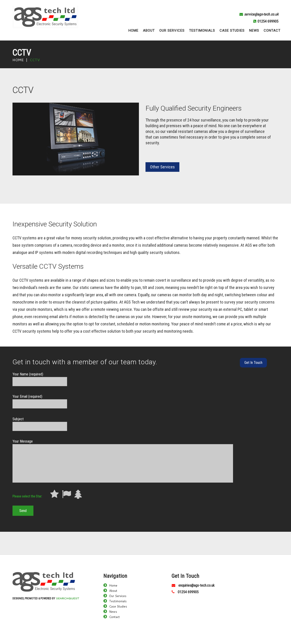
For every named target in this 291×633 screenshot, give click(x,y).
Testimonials (118, 601)
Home (18, 59)
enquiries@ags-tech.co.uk (196, 585)
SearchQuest (67, 598)
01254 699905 (268, 21)
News (113, 612)
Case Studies (118, 606)
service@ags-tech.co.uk (261, 14)
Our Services (117, 596)
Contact (114, 617)
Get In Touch (253, 362)
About (113, 591)
